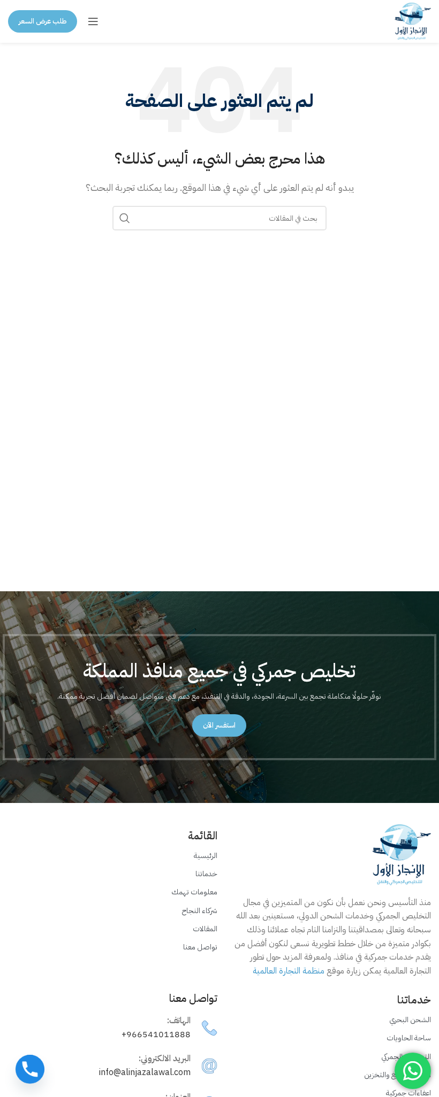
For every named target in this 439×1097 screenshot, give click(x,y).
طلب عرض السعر (42, 21)
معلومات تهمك (194, 892)
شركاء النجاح (199, 910)
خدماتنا (206, 873)
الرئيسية (205, 855)
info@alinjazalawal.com (145, 1072)
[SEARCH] (124, 218)
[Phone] (30, 1069)
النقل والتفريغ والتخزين (397, 1074)
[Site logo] (413, 20)
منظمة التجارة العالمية (288, 970)
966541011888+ (156, 1034)
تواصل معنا (200, 947)
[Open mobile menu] (93, 21)
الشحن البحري (410, 1019)
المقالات (205, 928)
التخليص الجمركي (406, 1056)
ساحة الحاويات (409, 1038)
